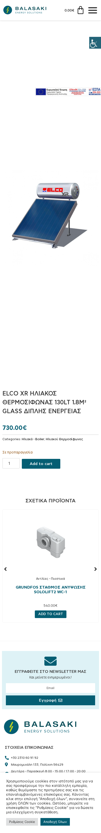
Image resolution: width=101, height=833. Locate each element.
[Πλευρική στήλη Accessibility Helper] (95, 43)
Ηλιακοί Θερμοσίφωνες (64, 439)
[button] (5, 569)
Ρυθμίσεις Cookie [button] (22, 822)
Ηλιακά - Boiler (33, 439)
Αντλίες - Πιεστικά (50, 578)
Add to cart (41, 464)
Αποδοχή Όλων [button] (55, 822)
